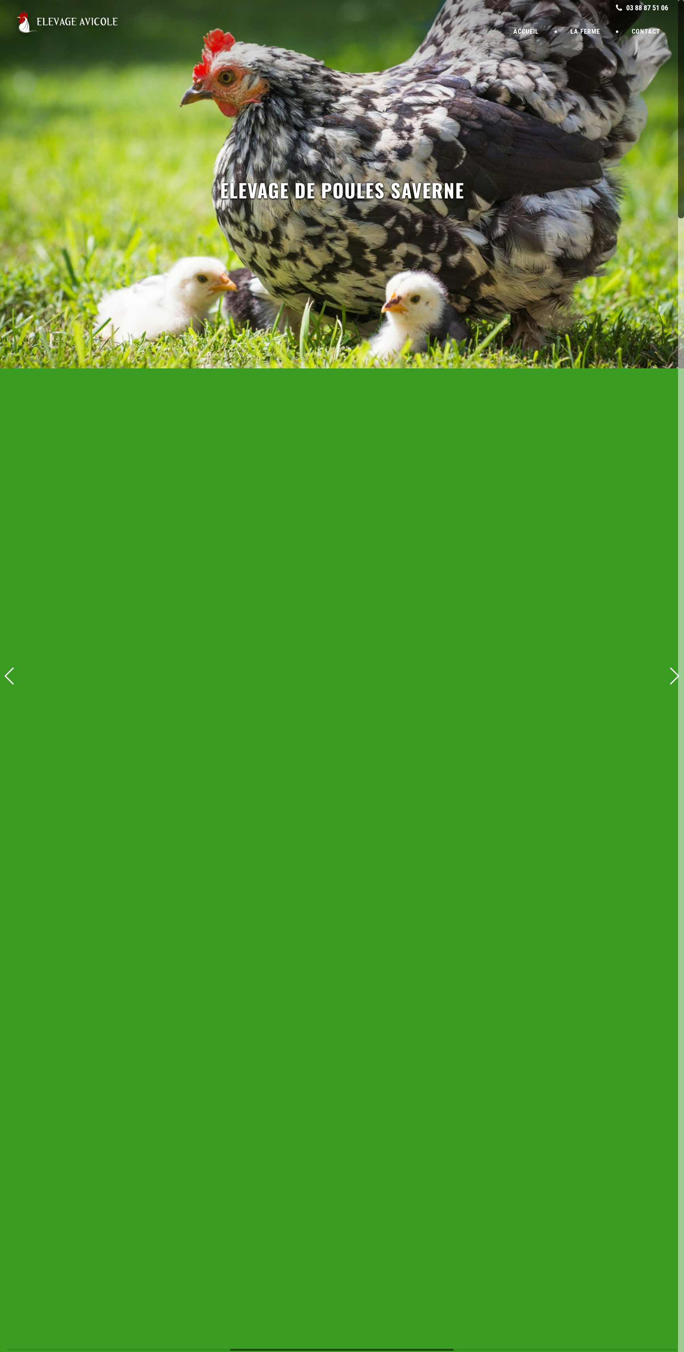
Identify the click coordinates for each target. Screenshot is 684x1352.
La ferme (585, 31)
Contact (646, 31)
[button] (674, 676)
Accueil (526, 31)
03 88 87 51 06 (646, 8)
